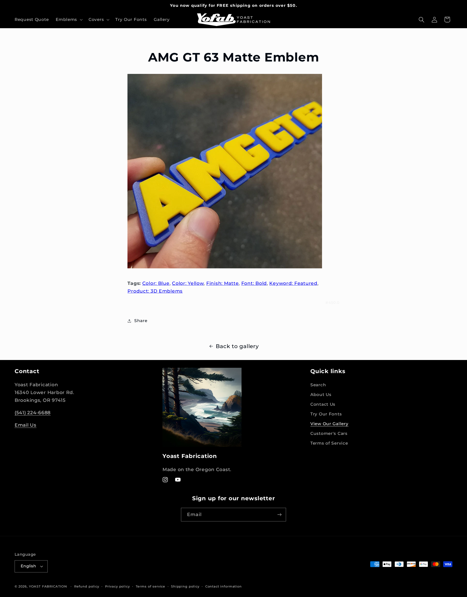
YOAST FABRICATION (48, 586)
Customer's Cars (329, 433)
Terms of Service (329, 443)
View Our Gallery (329, 423)
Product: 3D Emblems (155, 291)
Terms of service (150, 586)
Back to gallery (237, 346)
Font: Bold (254, 283)
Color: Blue (156, 283)
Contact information (223, 586)
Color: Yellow (188, 283)
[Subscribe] (279, 514)
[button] (68, 20)
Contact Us (322, 404)
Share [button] (140, 320)
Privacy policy (117, 586)
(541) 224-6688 (33, 412)
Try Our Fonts (326, 414)
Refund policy (86, 586)
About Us (321, 394)
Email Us (25, 425)
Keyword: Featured (293, 283)
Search (318, 384)
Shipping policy (185, 586)
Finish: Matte (222, 283)
